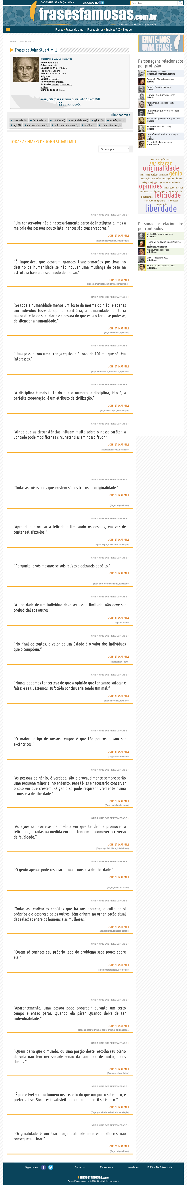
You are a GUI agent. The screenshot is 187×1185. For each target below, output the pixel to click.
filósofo (55, 84)
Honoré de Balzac (156, 265)
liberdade (114, 332)
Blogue (127, 29)
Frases (59, 29)
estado (119, 661)
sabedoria (113, 1112)
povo (126, 661)
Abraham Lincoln (155, 102)
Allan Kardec (153, 249)
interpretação (110, 969)
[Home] (93, 14)
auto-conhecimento (108, 583)
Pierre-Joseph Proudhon (159, 118)
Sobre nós (80, 1167)
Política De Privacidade (159, 1167)
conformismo (108, 1029)
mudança (110, 283)
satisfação (124, 544)
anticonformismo (92, 1029)
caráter (110, 449)
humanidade (99, 283)
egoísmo (108, 930)
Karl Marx (151, 71)
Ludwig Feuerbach (156, 94)
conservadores (109, 240)
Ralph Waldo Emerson (158, 110)
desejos (103, 544)
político (44, 87)
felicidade (113, 544)
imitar (126, 1073)
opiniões (124, 332)
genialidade (116, 805)
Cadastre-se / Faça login (57, 2)
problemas (123, 969)
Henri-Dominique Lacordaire (161, 134)
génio (126, 805)
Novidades (133, 1167)
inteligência (123, 240)
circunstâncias (122, 449)
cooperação (123, 410)
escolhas (117, 1073)
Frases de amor (75, 29)
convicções (102, 371)
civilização (111, 410)
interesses (114, 371)
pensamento (123, 283)
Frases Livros (95, 29)
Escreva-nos (106, 1167)
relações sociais (121, 930)
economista (65, 84)
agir (104, 848)
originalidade (122, 505)
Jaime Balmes (154, 126)
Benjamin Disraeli (155, 79)
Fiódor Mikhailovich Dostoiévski (162, 241)
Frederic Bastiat (154, 142)
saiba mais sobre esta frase (110, 214)
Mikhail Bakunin (155, 233)
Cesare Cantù (154, 86)
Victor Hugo (152, 257)
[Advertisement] (70, 185)
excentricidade (122, 756)
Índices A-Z (113, 29)
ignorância (102, 1112)
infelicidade (123, 848)
